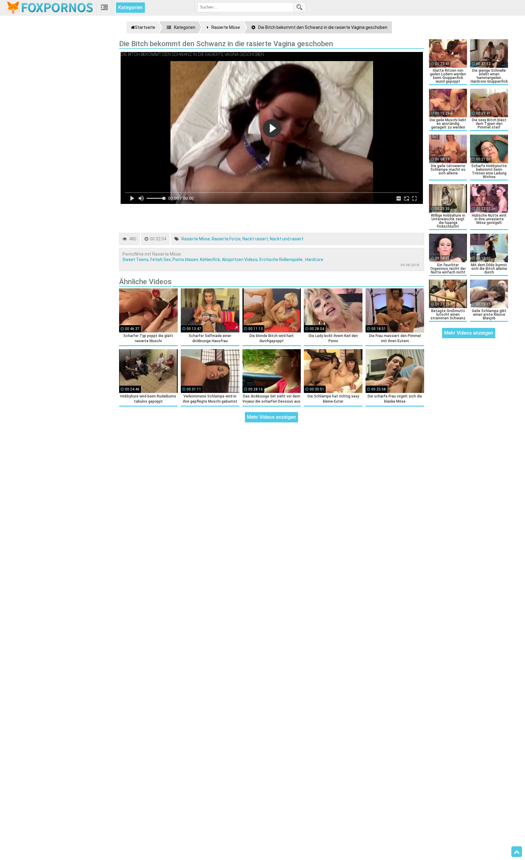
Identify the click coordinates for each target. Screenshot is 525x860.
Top (516, 851)
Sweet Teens (135, 259)
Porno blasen (185, 259)
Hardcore (314, 259)
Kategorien (130, 7)
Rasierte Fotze (226, 238)
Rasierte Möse (195, 238)
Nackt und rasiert (287, 238)
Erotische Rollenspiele (281, 259)
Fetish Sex (160, 259)
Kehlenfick (210, 259)
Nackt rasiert (255, 238)
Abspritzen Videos (240, 259)
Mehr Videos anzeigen (271, 417)
